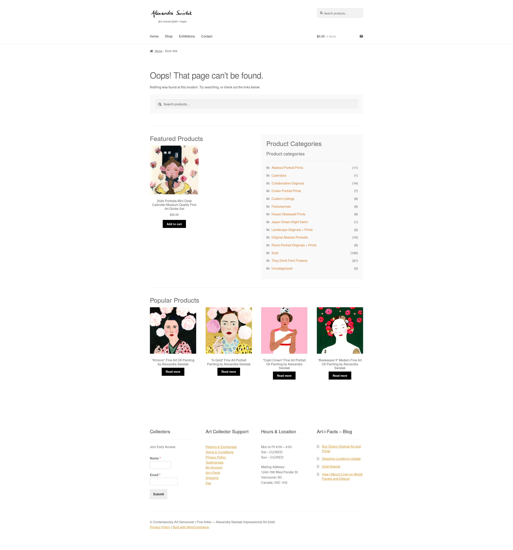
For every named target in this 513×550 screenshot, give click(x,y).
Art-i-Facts (213, 472)
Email (155, 475)
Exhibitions (187, 36)
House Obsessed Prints (288, 214)
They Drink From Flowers (289, 260)
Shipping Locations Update (341, 458)
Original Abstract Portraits (290, 237)
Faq (208, 483)
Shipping (212, 477)
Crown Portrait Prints (286, 190)
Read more (173, 372)
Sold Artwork (331, 466)
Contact (206, 36)
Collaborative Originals (288, 183)
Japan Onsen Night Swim (290, 222)
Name (155, 458)
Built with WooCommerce (191, 527)
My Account (214, 467)
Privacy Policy (216, 457)
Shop (169, 36)
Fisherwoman (281, 206)
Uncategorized (282, 268)
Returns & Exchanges (221, 446)
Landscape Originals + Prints (292, 229)
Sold (275, 253)
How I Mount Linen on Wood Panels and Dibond (342, 476)
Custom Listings (283, 198)
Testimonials (214, 462)
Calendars (279, 175)
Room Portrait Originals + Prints (294, 245)
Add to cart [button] (174, 224)
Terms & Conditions (219, 452)
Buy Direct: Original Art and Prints (341, 448)
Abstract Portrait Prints (287, 167)
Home (154, 36)
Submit (158, 494)
